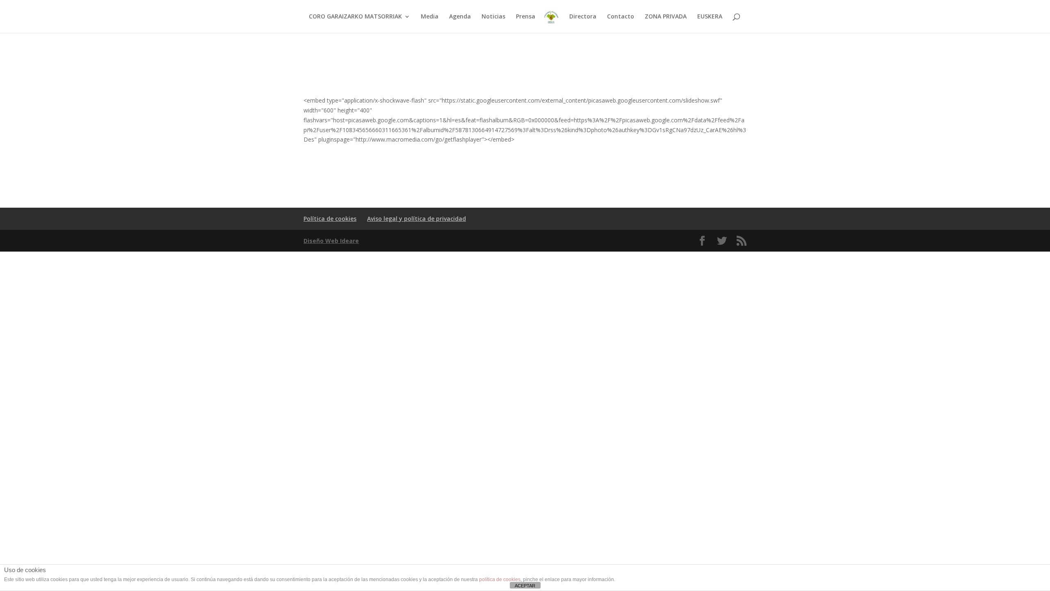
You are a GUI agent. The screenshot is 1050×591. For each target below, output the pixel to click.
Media (429, 17)
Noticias (493, 17)
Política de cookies (330, 218)
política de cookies (499, 579)
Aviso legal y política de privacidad (416, 218)
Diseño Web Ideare (331, 241)
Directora (582, 17)
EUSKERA (709, 17)
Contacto (620, 17)
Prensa (525, 17)
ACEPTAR (525, 585)
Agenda (460, 17)
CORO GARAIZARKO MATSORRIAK (355, 17)
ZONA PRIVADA (666, 17)
